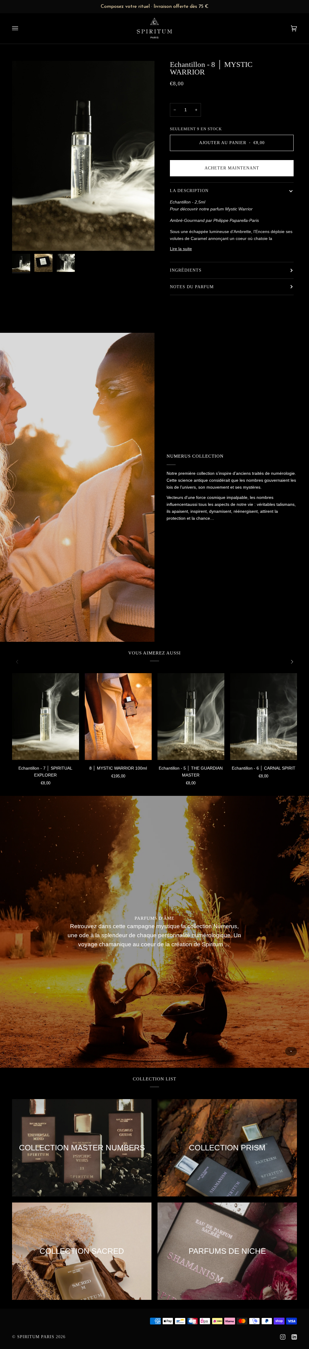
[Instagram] (282, 1337)
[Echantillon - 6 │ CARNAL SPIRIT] (263, 716)
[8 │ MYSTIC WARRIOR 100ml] (118, 716)
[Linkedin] (294, 1337)
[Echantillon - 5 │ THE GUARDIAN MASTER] (191, 716)
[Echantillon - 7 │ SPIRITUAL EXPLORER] (45, 716)
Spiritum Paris (35, 1337)
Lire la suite (181, 248)
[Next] (291, 661)
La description (189, 190)
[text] (154, 7)
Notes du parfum (192, 287)
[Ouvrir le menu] (21, 28)
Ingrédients (186, 270)
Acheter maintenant (232, 168)
